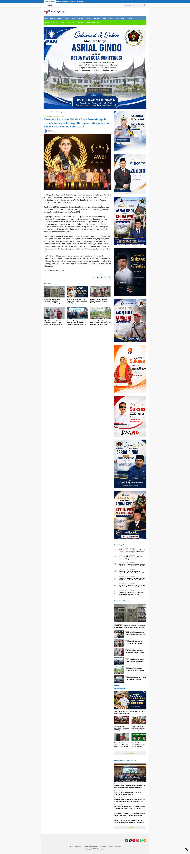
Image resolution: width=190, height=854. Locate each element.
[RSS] (144, 840)
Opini (117, 18)
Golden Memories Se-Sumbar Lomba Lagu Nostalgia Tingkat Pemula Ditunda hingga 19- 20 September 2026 (53, 322)
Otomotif (88, 18)
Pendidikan (96, 18)
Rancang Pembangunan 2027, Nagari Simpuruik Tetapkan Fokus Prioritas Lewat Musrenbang (99, 301)
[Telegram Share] (105, 277)
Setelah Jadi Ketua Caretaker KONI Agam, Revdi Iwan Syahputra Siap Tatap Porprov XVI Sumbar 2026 (121, 745)
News (46, 18)
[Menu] (45, 5)
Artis (104, 18)
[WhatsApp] (141, 840)
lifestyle (123, 18)
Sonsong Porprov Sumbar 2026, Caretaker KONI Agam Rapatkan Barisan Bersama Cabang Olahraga (121, 728)
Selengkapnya (129, 753)
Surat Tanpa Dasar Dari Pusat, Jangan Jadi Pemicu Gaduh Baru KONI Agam (77, 301)
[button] (144, 5)
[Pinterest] (133, 840)
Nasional (57, 116)
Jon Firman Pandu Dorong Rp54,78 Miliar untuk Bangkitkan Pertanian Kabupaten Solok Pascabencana (100, 322)
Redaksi (62, 22)
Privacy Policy (71, 22)
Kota (52, 116)
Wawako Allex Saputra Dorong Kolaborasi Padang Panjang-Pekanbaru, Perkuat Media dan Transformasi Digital (76, 322)
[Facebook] (126, 840)
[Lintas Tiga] (54, 12)
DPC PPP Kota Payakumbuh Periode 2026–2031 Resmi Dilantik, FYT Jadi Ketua (138, 745)
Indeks (50, 5)
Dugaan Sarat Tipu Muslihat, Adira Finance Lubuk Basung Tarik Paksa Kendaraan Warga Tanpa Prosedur (129, 814)
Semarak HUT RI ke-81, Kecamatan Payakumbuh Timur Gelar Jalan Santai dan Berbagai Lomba (132, 572)
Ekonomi (66, 18)
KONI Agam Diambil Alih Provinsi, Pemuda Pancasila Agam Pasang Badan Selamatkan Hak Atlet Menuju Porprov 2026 (132, 551)
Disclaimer (81, 22)
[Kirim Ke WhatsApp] (109, 277)
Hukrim (52, 18)
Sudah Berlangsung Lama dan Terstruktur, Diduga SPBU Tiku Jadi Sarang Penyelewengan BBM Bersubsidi (129, 807)
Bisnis (73, 18)
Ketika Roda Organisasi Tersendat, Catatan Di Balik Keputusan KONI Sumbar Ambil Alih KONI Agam (132, 565)
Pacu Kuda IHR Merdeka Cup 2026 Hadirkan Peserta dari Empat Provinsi (132, 557)
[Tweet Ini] (97, 277)
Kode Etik (54, 22)
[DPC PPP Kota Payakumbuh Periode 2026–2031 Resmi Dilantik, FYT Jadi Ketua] (139, 737)
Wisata (130, 18)
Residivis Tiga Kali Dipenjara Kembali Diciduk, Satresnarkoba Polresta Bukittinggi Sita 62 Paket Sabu (129, 821)
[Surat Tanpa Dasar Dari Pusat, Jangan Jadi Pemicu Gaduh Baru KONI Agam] (77, 291)
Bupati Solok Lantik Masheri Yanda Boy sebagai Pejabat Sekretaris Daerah (131, 593)
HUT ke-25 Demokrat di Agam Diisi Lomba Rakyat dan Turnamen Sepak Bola (132, 586)
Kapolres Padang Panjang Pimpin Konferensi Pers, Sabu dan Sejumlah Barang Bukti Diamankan (135, 678)
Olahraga (80, 18)
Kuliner (110, 18)
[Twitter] (130, 840)
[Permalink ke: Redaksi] (45, 131)
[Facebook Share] (93, 277)
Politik (59, 18)
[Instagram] (137, 840)
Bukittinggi (47, 116)
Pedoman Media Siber (93, 22)
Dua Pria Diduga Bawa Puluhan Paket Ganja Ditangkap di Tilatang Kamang (128, 793)
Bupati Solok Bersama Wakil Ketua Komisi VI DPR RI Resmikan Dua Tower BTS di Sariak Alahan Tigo (132, 579)
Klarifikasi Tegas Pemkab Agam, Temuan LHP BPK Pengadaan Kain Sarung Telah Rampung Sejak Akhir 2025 (129, 800)
